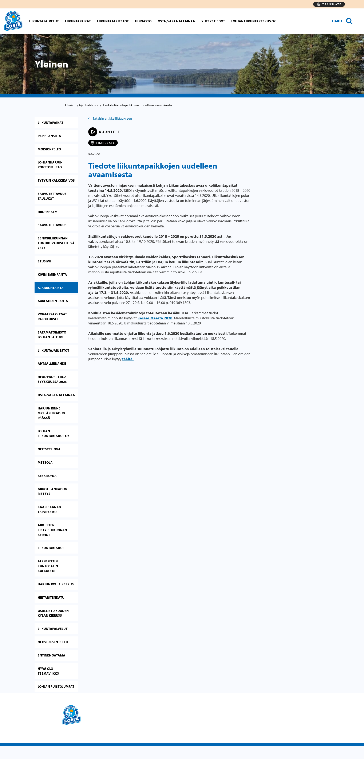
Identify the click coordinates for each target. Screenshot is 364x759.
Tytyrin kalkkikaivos (56, 180)
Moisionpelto (49, 149)
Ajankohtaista (88, 105)
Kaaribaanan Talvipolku (49, 509)
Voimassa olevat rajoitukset (52, 316)
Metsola (45, 462)
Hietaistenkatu (51, 597)
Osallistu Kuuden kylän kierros (53, 613)
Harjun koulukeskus (56, 584)
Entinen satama (51, 655)
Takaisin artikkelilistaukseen (112, 118)
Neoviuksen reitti (53, 642)
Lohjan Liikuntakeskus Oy (253, 21)
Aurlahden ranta (53, 301)
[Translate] (329, 4)
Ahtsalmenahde (52, 363)
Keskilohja (47, 476)
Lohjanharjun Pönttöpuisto (50, 164)
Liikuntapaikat (78, 21)
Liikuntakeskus (51, 548)
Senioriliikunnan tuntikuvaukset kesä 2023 (56, 243)
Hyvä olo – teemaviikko (48, 670)
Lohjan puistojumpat (56, 686)
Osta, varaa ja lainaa (176, 21)
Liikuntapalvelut (44, 21)
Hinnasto (143, 21)
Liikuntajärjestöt (113, 21)
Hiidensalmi (48, 212)
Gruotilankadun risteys (52, 491)
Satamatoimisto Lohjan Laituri (52, 334)
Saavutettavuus (52, 225)
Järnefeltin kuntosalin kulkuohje (48, 566)
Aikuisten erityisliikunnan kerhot (52, 530)
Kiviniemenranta (52, 274)
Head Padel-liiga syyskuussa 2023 (52, 379)
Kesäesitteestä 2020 (155, 318)
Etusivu (70, 105)
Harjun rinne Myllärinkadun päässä (51, 413)
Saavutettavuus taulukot (52, 196)
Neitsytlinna (49, 449)
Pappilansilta (49, 136)
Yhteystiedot (213, 21)
